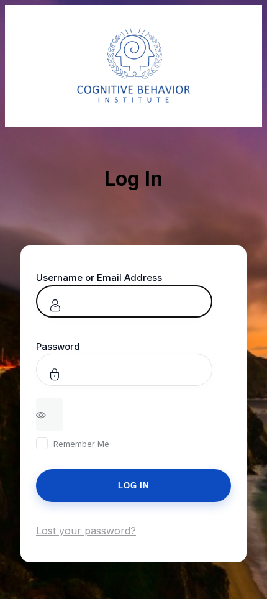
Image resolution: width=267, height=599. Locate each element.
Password (58, 346)
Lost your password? (86, 530)
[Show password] (49, 414)
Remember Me (81, 444)
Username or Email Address (99, 277)
